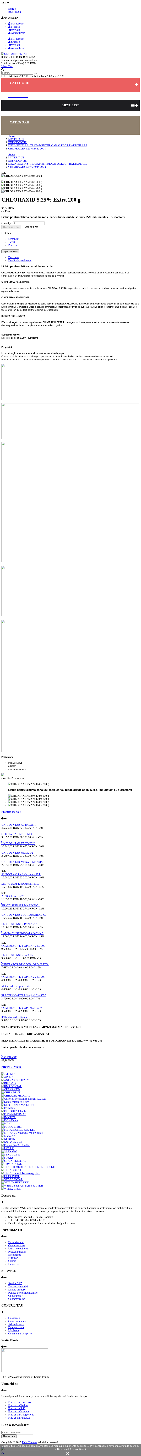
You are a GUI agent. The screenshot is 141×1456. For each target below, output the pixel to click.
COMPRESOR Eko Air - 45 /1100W (21, 1007)
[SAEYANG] (9, 1151)
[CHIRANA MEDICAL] (15, 1095)
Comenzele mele (17, 1321)
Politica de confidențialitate (22, 1292)
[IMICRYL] (8, 1117)
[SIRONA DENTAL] (13, 1160)
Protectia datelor (17, 1251)
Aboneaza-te (9, 1436)
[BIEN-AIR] (8, 1083)
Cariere (12, 1260)
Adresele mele (16, 1324)
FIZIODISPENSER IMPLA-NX (19, 924)
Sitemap (15, 26)
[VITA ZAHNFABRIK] (15, 1182)
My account (17, 23)
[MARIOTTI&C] (11, 1126)
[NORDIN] (8, 1139)
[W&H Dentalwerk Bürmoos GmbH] (22, 1185)
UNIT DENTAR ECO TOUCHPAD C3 (23, 914)
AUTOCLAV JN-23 (12, 896)
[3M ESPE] (8, 1073)
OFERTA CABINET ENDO (17, 834)
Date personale (16, 1327)
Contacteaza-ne (16, 1245)
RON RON (14, 11)
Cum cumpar (15, 1295)
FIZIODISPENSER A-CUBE (17, 955)
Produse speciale (11, 811)
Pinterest (13, 245)
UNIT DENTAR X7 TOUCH (18, 843)
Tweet (11, 242)
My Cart (15, 29)
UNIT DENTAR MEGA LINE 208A (22, 861)
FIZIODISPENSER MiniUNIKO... (20, 905)
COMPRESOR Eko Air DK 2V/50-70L (23, 976)
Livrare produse (16, 1289)
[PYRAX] (7, 1148)
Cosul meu (14, 1318)
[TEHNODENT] (11, 1170)
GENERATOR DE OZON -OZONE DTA (25, 964)
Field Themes (29, 1442)
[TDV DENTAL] (11, 1163)
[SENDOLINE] (10, 1154)
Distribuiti (13, 238)
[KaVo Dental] (9, 1120)
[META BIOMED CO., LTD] (18, 1129)
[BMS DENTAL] (11, 1086)
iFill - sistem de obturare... (15, 1017)
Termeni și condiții (18, 1286)
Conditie (6, 778)
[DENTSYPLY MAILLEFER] (18, 1104)
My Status (13, 1330)
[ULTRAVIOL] (10, 1176)
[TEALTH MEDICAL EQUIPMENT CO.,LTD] (28, 1166)
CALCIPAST (9, 1057)
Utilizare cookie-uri (18, 1248)
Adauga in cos (12, 227)
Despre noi (14, 1264)
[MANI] (6, 1123)
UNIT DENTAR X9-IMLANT (18, 824)
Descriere (13, 257)
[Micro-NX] (8, 1135)
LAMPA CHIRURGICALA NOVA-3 (22, 933)
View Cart (7, 66)
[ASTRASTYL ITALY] (15, 1080)
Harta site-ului (16, 1242)
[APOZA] (7, 1076)
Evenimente (14, 1254)
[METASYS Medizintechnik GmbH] (22, 1132)
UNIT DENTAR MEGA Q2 (17, 852)
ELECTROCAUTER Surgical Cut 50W (23, 995)
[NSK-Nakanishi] (11, 1142)
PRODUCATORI (11, 1067)
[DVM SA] (8, 1108)
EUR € (12, 8)
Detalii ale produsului (19, 260)
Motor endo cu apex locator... (17, 986)
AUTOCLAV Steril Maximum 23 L (21, 874)
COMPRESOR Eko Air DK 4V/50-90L (23, 945)
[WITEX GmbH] (11, 1188)
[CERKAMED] (10, 1089)
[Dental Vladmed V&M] (15, 1101)
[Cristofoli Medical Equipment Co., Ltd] (23, 1098)
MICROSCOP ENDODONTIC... (20, 883)
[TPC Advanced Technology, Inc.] (20, 1173)
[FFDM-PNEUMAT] (13, 1114)
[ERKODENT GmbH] (14, 1111)
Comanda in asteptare (20, 1333)
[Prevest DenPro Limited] (15, 1145)
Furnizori (13, 1257)
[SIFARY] (7, 1157)
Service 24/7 (15, 1283)
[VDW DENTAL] (12, 1179)
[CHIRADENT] (10, 1092)
